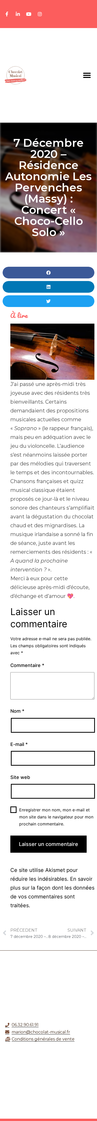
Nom (17, 711)
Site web (20, 777)
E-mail (19, 744)
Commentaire (27, 665)
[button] (87, 75)
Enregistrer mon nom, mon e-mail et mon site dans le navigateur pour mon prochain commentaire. (56, 816)
